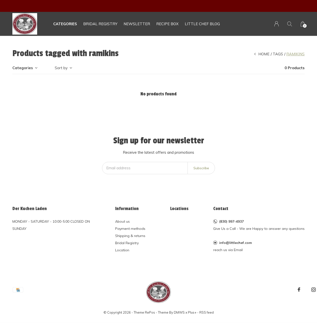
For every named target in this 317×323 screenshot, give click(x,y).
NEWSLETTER (137, 24)
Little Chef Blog (202, 24)
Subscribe (201, 168)
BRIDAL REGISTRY (100, 24)
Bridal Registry (127, 243)
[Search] (289, 24)
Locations (179, 208)
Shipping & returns (130, 236)
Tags (278, 54)
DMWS (179, 312)
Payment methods (130, 228)
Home (263, 54)
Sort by (61, 67)
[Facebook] (299, 289)
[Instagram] (313, 289)
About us (122, 221)
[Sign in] (276, 24)
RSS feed (206, 312)
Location (122, 250)
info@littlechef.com (235, 242)
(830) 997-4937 (231, 221)
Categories (65, 24)
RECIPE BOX (167, 24)
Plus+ (192, 312)
